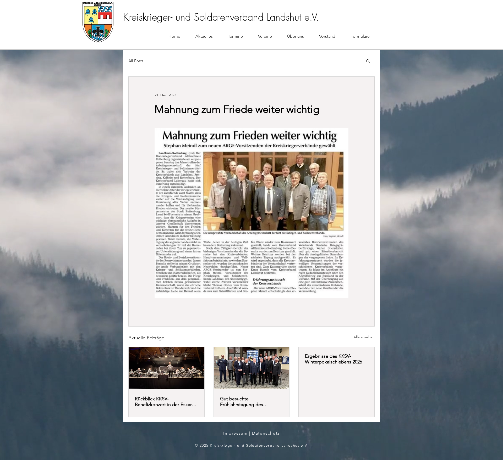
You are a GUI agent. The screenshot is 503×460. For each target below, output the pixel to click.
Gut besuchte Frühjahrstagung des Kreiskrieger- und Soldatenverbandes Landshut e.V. (250, 401)
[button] (367, 61)
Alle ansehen (364, 337)
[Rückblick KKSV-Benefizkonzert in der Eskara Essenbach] (166, 368)
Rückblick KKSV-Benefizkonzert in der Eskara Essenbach (164, 401)
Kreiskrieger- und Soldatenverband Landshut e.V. (221, 17)
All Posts (135, 60)
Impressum (235, 433)
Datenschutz (266, 433)
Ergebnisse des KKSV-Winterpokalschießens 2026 (333, 359)
